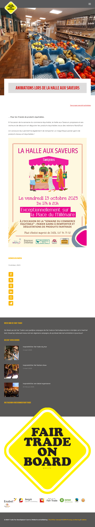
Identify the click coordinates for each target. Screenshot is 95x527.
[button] (89, 4)
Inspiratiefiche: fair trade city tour (35, 346)
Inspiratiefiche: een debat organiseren (37, 383)
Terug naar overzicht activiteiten (80, 105)
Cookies (84, 520)
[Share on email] (11, 303)
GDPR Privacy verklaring (71, 520)
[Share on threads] (11, 286)
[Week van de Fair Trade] (11, 4)
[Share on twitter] (11, 280)
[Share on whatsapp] (11, 297)
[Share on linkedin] (11, 291)
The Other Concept (54, 520)
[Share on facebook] (11, 274)
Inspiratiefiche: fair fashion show (34, 365)
